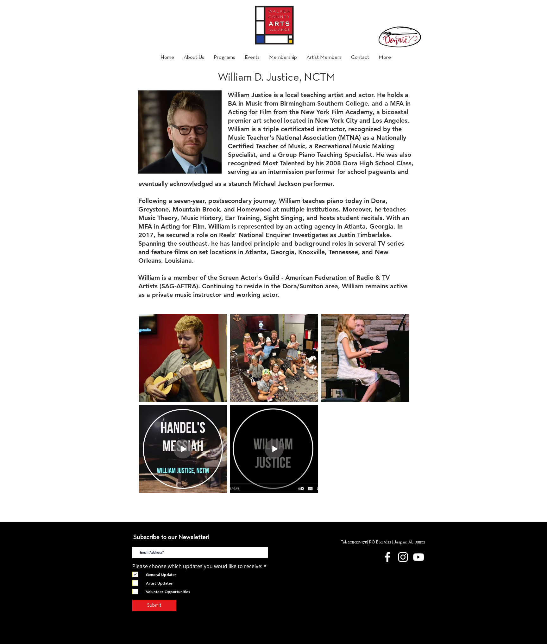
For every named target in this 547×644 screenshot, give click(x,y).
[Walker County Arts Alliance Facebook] (387, 557)
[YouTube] (418, 557)
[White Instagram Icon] (403, 557)
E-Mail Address (149, 541)
